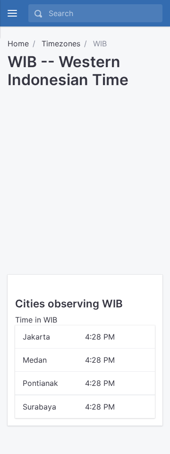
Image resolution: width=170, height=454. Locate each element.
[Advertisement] (85, 178)
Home (18, 43)
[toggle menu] (12, 13)
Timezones (61, 43)
